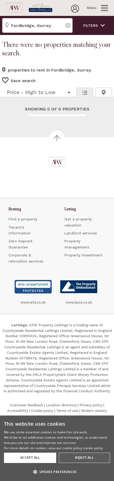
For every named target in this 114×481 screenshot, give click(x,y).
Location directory (61, 405)
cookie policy (93, 448)
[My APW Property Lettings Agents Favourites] (75, 11)
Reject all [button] (84, 457)
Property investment (83, 255)
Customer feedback (26, 405)
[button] (57, 472)
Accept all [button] (30, 457)
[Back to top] (57, 162)
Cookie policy (42, 411)
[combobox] (37, 25)
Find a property (22, 219)
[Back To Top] (57, 138)
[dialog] (57, 448)
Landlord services (80, 233)
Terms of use (67, 411)
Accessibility (17, 411)
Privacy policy (91, 405)
